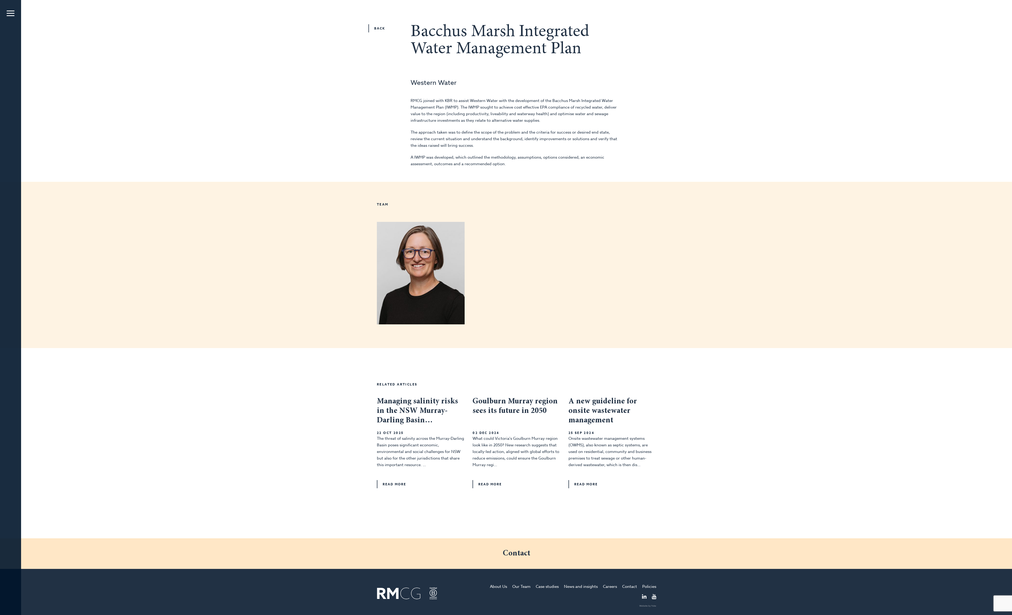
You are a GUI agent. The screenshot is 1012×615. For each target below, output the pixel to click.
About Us (498, 586)
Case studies (547, 586)
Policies (649, 586)
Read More (394, 484)
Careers (610, 586)
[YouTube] (654, 597)
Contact (629, 586)
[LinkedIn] (644, 597)
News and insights (581, 586)
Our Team (521, 586)
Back (379, 28)
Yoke (653, 605)
